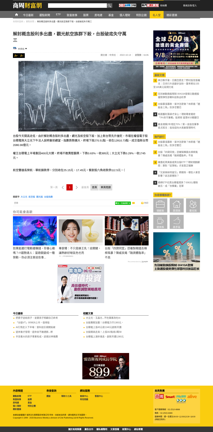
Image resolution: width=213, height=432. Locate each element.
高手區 (176, 227)
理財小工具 (66, 396)
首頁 (19, 14)
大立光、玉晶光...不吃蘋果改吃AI (103, 317)
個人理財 (17, 406)
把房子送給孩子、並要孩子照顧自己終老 (37, 317)
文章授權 (114, 429)
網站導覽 (138, 429)
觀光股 (39, 196)
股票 (30, 399)
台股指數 (48, 196)
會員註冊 (187, 5)
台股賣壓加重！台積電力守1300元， (105, 322)
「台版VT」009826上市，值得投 (33, 322)
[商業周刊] (159, 396)
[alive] (192, 396)
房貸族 (176, 210)
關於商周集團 (74, 429)
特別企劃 (32, 406)
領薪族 (160, 210)
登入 (194, 5)
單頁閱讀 (106, 187)
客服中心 (99, 396)
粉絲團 (163, 5)
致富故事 (17, 399)
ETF (30, 396)
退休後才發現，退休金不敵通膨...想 (34, 332)
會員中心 (84, 396)
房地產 (16, 402)
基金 (30, 402)
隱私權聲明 (101, 429)
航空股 (32, 196)
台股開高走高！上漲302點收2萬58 (103, 332)
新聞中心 (126, 429)
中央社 (21, 49)
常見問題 (84, 399)
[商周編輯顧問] (181, 401)
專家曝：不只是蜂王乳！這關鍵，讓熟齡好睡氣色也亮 (80, 250)
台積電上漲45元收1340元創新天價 (103, 327)
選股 (48, 396)
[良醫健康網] (181, 396)
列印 (146, 203)
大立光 (24, 196)
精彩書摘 (17, 409)
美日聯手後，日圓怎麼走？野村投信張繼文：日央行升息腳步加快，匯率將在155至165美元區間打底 (176, 83)
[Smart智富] (170, 397)
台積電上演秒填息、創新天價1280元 (105, 336)
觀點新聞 (17, 396)
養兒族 (193, 210)
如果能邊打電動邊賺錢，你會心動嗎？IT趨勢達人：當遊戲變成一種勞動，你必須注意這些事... (34, 253)
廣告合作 (89, 429)
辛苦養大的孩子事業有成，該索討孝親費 (37, 336)
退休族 (160, 227)
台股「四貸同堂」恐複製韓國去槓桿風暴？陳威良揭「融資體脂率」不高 (126, 253)
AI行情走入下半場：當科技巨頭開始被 (35, 327)
